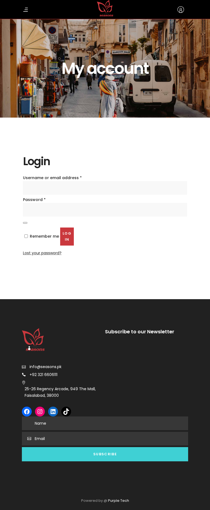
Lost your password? (42, 253)
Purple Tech (118, 500)
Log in (67, 236)
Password (34, 199)
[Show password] (25, 223)
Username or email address (52, 177)
